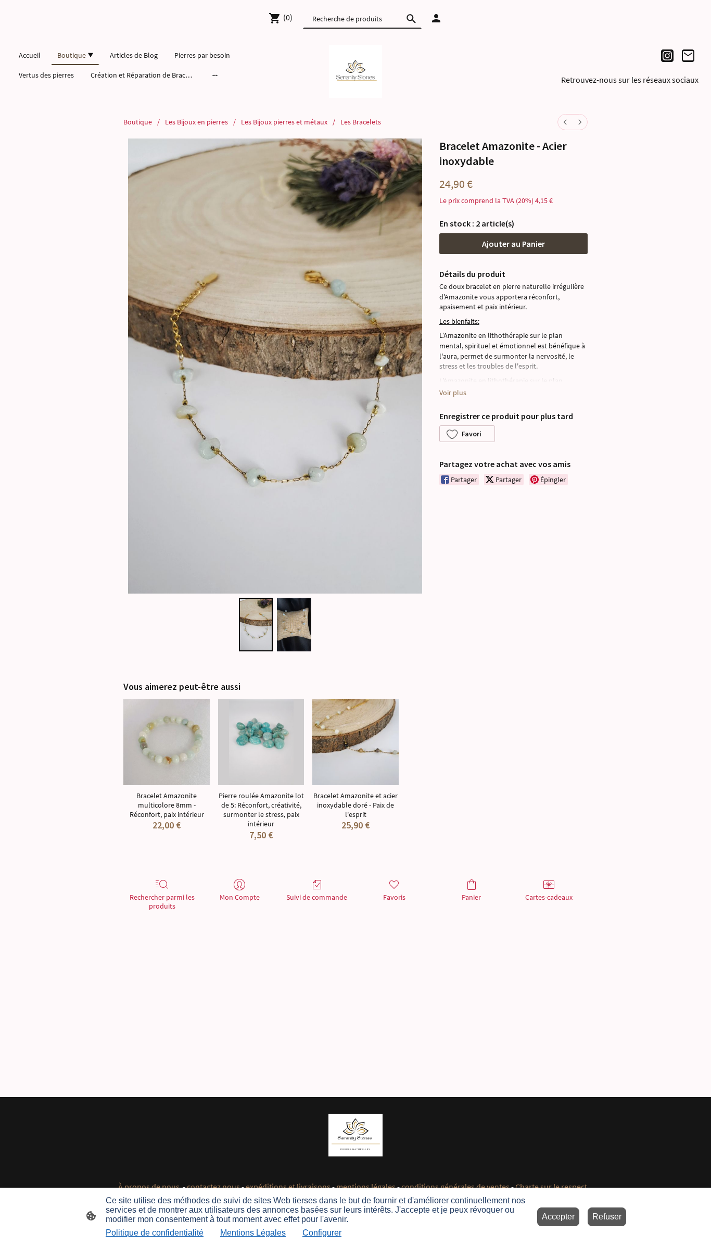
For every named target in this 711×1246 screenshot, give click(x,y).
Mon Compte (240, 897)
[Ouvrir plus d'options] (215, 75)
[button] (467, 433)
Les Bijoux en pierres (196, 122)
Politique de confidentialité (155, 1232)
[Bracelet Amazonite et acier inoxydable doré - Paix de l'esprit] (355, 742)
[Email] (688, 55)
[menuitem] (565, 122)
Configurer (321, 1232)
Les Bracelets (360, 122)
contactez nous (213, 1186)
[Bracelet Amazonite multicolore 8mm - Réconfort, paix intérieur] (166, 742)
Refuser (606, 1216)
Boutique (137, 122)
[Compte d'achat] (436, 18)
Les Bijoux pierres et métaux (284, 122)
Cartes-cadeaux (549, 897)
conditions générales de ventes (456, 1186)
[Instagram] (667, 55)
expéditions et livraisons (288, 1186)
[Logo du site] (355, 71)
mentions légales (366, 1186)
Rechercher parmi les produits (162, 901)
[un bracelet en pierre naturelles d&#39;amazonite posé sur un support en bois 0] (256, 624)
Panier (471, 897)
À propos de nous (149, 1186)
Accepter (558, 1216)
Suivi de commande (316, 897)
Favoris (394, 897)
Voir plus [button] (452, 392)
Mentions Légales (253, 1232)
